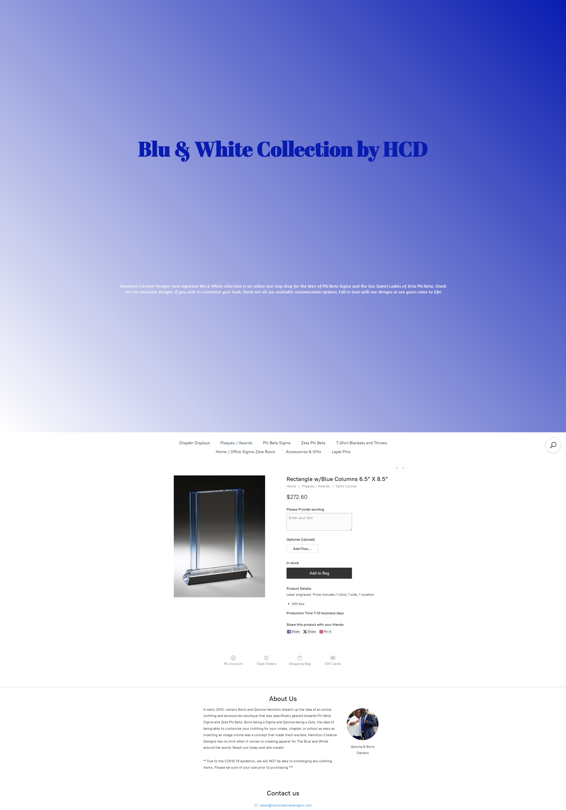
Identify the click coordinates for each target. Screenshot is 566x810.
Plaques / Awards (236, 442)
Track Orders (266, 664)
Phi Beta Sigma (277, 442)
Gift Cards (333, 664)
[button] (302, 548)
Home (291, 486)
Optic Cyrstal (346, 486)
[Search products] (553, 445)
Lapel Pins (341, 451)
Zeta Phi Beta (313, 442)
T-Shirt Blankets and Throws (361, 442)
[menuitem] (397, 467)
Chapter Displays (194, 442)
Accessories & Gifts (303, 451)
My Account (233, 664)
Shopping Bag (300, 664)
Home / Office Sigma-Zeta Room (245, 451)
